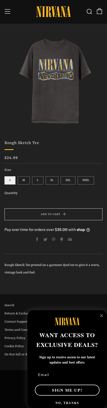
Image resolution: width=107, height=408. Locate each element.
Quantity (11, 193)
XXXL (85, 180)
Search (9, 305)
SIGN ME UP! (67, 390)
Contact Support (16, 322)
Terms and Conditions (20, 330)
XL (52, 180)
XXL (68, 180)
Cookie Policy (14, 346)
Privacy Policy (14, 338)
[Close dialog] (102, 316)
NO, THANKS (67, 403)
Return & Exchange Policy (23, 313)
